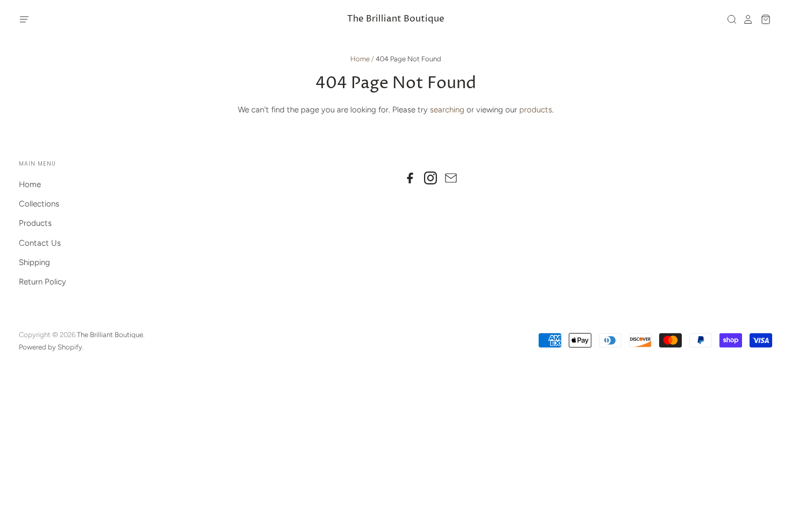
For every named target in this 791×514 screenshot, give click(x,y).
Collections (39, 204)
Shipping (34, 262)
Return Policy (42, 282)
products (535, 110)
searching (447, 110)
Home (360, 59)
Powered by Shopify (50, 347)
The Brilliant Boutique (395, 19)
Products (35, 223)
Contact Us (40, 243)
